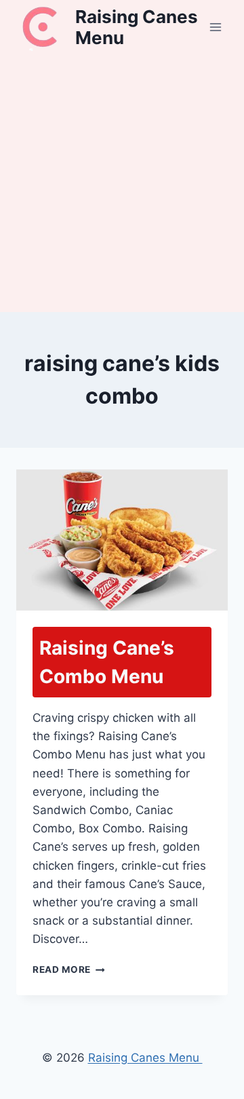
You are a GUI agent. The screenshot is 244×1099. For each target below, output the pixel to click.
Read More (69, 969)
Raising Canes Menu (145, 1057)
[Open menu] (215, 26)
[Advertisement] (122, 183)
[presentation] (122, 540)
